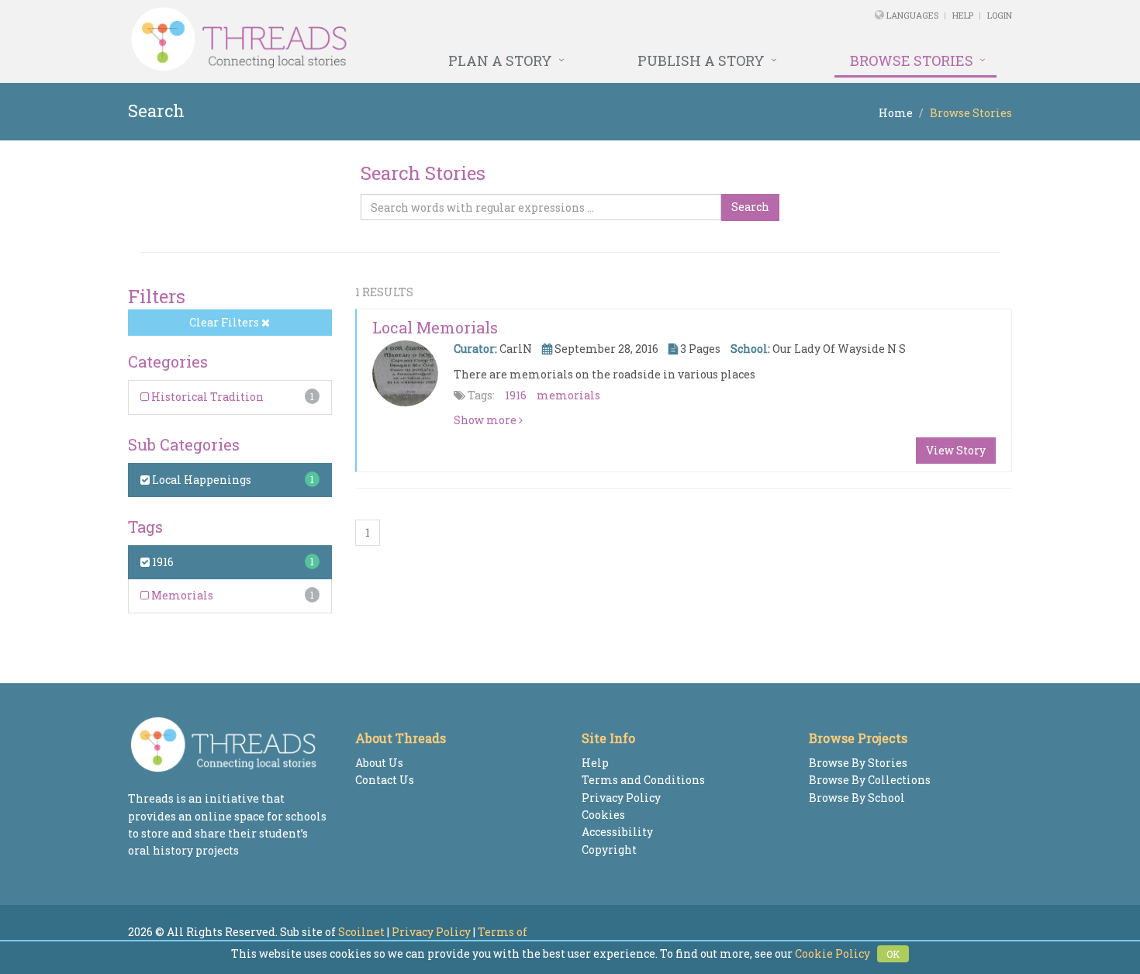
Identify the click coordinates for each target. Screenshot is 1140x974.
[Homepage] (401, 39)
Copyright (609, 849)
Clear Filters (225, 322)
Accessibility (617, 831)
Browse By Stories (858, 762)
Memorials (181, 595)
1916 (162, 561)
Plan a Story (500, 60)
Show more (486, 420)
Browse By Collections (870, 779)
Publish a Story (701, 60)
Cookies (603, 814)
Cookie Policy (832, 953)
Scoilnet (361, 931)
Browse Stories (911, 60)
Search (750, 206)
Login (999, 15)
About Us (379, 762)
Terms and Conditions (643, 779)
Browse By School (857, 797)
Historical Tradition (206, 396)
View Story (956, 450)
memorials (568, 395)
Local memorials (435, 327)
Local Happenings (200, 479)
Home (896, 112)
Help (962, 15)
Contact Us (384, 779)
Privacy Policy (621, 797)
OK (893, 954)
